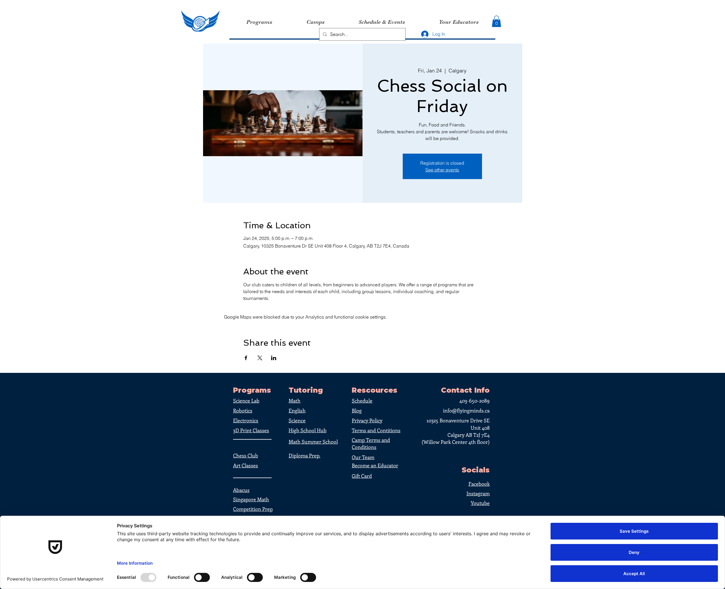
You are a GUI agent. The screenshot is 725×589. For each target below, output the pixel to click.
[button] (496, 21)
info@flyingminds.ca (466, 410)
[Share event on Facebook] (246, 358)
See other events (442, 170)
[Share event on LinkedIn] (273, 358)
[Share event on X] (260, 358)
